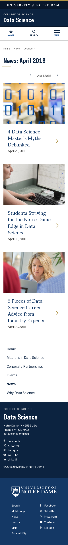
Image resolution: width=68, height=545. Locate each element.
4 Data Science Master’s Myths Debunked (24, 138)
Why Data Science (21, 393)
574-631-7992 (20, 429)
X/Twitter (13, 445)
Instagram (13, 450)
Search (34, 35)
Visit (14, 527)
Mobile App (18, 511)
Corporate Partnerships (25, 366)
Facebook (13, 441)
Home (11, 35)
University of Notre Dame (34, 5)
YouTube (12, 455)
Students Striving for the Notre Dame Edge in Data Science (29, 222)
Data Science (18, 19)
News (17, 48)
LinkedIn (12, 459)
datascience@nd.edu (16, 433)
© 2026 (8, 466)
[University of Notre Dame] (34, 491)
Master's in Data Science (25, 358)
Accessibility (18, 533)
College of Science (18, 409)
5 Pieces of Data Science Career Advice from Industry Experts (26, 310)
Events (12, 375)
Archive (28, 48)
